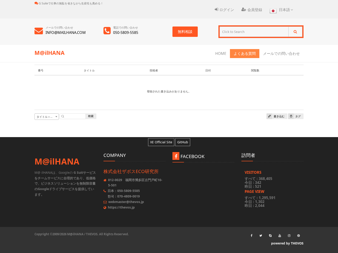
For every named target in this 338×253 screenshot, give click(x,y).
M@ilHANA (49, 52)
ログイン (226, 9)
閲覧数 (255, 70)
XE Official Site (161, 142)
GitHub (182, 142)
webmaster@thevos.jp (126, 202)
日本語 (284, 9)
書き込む (279, 116)
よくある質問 (245, 53)
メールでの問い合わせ (281, 53)
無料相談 (185, 31)
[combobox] (46, 116)
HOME (220, 53)
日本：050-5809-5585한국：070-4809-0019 (124, 193)
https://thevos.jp (121, 207)
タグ (298, 116)
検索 (91, 116)
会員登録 (254, 9)
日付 (208, 70)
